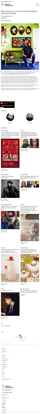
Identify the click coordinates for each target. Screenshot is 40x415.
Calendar (3, 373)
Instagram (3, 404)
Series (3, 375)
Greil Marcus (29, 122)
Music (2, 325)
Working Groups (5, 360)
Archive (3, 376)
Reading (7, 130)
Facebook (3, 402)
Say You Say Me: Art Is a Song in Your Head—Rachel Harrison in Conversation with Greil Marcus (10, 251)
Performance (27, 288)
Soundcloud (4, 407)
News (3, 353)
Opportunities (4, 351)
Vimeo (3, 406)
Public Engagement (5, 358)
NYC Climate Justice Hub (6, 379)
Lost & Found (4, 367)
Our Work (3, 355)
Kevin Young (10, 122)
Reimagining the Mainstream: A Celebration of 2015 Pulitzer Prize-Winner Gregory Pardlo (28, 251)
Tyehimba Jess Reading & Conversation (7, 176)
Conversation (3, 130)
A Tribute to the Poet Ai (7, 290)
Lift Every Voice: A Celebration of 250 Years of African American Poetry (9, 208)
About (3, 348)
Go (36, 343)
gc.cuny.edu (4, 400)
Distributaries (4, 366)
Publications (4, 364)
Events (3, 371)
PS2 (2, 357)
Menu (38, 3)
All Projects (4, 362)
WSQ (3, 369)
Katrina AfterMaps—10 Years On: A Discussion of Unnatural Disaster (29, 291)
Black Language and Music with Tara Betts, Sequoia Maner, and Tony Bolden (29, 177)
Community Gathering (4, 204)
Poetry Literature (7, 325)
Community (4, 349)
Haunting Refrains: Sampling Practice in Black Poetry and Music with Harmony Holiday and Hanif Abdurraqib (28, 135)
